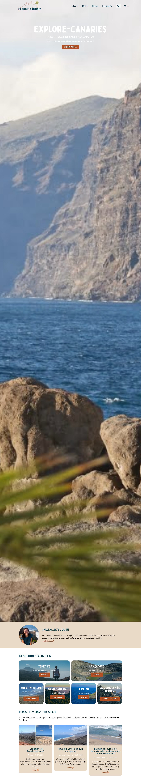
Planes (95, 6)
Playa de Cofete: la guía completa (70, 750)
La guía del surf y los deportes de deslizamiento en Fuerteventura (105, 751)
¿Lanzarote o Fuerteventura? (35, 750)
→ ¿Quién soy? (48, 641)
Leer (34, 770)
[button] (118, 6)
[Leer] (38, 770)
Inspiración (107, 6)
